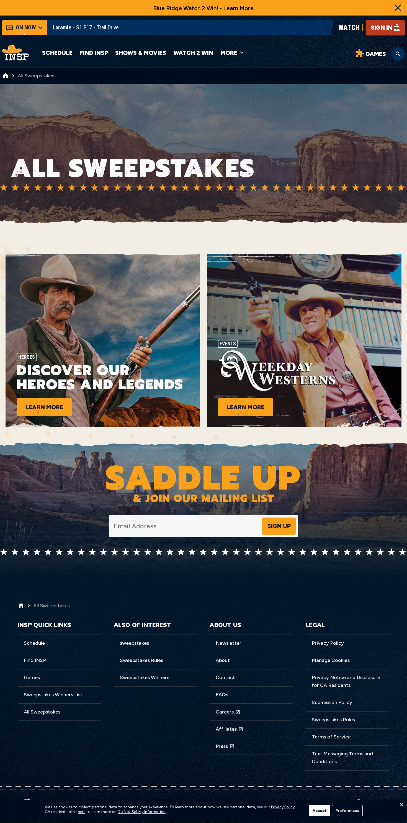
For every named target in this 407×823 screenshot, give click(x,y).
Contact (225, 677)
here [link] (81, 812)
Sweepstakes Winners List (53, 695)
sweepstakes (134, 643)
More (228, 52)
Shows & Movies (140, 52)
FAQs (222, 695)
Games (32, 677)
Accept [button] (320, 810)
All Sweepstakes (42, 712)
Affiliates (226, 729)
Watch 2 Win (193, 52)
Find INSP (94, 52)
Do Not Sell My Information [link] (142, 812)
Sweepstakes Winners (144, 677)
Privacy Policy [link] (283, 807)
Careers (225, 712)
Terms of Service (331, 737)
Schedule (57, 52)
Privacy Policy (328, 643)
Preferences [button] (347, 810)
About (223, 660)
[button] (401, 806)
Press (222, 746)
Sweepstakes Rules (141, 660)
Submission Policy (332, 702)
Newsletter (228, 643)
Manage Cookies (331, 660)
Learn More (238, 8)
